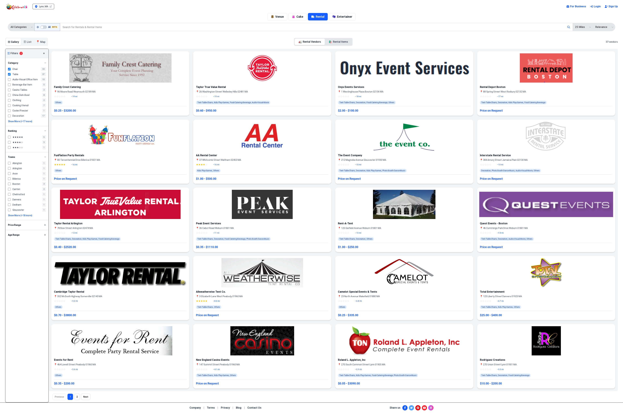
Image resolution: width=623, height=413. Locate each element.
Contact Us (254, 407)
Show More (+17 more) (20, 121)
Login (597, 6)
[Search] (569, 27)
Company (195, 407)
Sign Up (613, 6)
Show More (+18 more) (20, 215)
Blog (238, 407)
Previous (59, 396)
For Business (578, 6)
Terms (211, 407)
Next (85, 396)
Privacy (225, 407)
